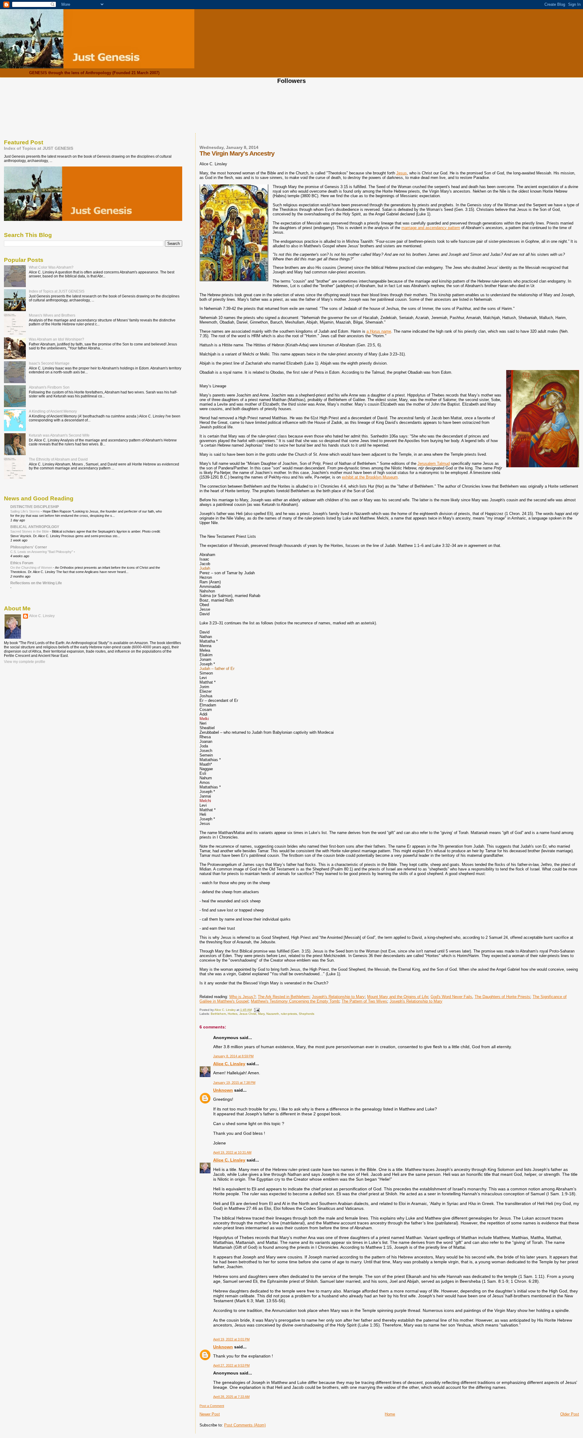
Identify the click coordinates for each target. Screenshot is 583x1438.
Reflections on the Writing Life (36, 583)
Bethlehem (218, 1013)
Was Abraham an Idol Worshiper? (56, 339)
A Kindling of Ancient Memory (53, 411)
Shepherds (306, 1013)
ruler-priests (289, 1013)
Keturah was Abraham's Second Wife (59, 435)
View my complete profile (24, 662)
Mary (261, 1013)
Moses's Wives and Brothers (52, 315)
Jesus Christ (247, 1013)
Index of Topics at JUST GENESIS (38, 148)
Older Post (569, 1414)
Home (390, 1414)
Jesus (401, 173)
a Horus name (379, 331)
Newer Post (209, 1414)
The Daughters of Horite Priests (502, 996)
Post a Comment (211, 1406)
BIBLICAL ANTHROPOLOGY (34, 527)
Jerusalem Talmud (434, 463)
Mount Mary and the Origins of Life (397, 996)
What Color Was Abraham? (51, 267)
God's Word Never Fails (451, 996)
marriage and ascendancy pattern (430, 227)
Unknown (223, 1090)
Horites (232, 1013)
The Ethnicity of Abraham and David (58, 459)
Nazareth (272, 1013)
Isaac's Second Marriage (49, 363)
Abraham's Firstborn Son (49, 387)
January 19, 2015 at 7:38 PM (234, 1082)
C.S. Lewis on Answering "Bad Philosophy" (42, 552)
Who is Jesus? (242, 996)
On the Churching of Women (31, 567)
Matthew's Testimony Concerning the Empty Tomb (295, 1001)
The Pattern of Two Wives (364, 1001)
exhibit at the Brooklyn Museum (370, 477)
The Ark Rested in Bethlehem (283, 996)
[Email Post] (257, 1009)
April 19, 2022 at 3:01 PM (231, 1339)
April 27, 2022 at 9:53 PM (231, 1365)
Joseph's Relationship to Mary (338, 996)
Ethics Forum (21, 563)
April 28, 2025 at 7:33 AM (231, 1397)
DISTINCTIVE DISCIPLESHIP (34, 507)
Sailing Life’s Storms (25, 511)
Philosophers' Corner (28, 547)
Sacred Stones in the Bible (30, 531)
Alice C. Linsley (229, 1063)
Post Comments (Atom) (245, 1425)
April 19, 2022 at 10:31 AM (232, 1152)
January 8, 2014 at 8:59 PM (233, 1056)
